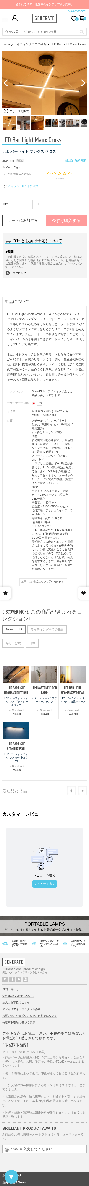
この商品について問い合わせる (46, 581)
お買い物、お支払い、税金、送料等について (29, 1015)
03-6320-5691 (79, 11)
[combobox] (44, 32)
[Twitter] (5, 979)
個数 (5, 204)
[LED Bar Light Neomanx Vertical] (73, 674)
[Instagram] (25, 979)
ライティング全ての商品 (30, 44)
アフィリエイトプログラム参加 (21, 1009)
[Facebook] (12, 979)
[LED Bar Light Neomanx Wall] (16, 730)
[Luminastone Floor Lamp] (44, 674)
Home (6, 44)
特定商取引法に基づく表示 (18, 1022)
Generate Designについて (18, 995)
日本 (57, 395)
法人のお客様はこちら (16, 1002)
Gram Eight (13, 167)
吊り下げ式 (46, 395)
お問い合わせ (10, 989)
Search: (82, 32)
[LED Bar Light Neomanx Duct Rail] (16, 674)
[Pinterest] (18, 979)
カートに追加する (22, 220)
